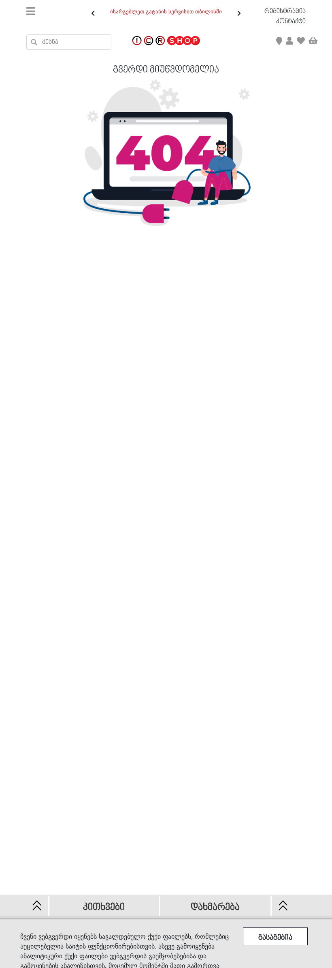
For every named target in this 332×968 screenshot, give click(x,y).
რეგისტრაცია (285, 11)
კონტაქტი (291, 21)
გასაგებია (275, 938)
